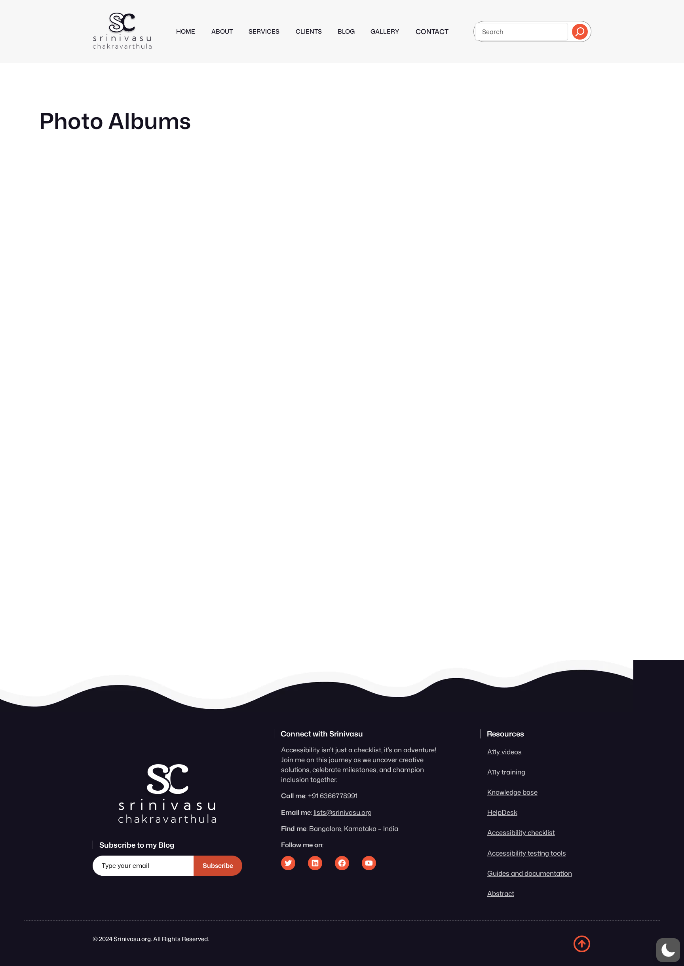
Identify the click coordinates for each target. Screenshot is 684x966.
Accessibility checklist (521, 832)
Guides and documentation (529, 873)
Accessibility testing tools (526, 853)
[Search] (580, 31)
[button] (668, 950)
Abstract (500, 893)
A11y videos (504, 751)
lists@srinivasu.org (343, 812)
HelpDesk (502, 812)
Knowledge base (512, 792)
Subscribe (218, 865)
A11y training (506, 771)
